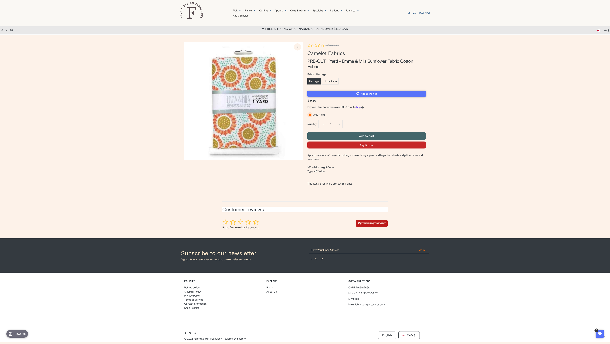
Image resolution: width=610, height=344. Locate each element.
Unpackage (330, 81)
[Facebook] (2, 30)
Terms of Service (193, 299)
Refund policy (192, 287)
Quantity (312, 124)
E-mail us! (353, 298)
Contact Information (195, 303)
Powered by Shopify (234, 338)
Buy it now (366, 145)
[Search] (409, 13)
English (387, 335)
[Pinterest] (6, 30)
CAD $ (605, 30)
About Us (271, 291)
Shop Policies (191, 307)
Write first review (373, 223)
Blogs (269, 287)
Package (314, 81)
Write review (332, 45)
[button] (366, 94)
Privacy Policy (192, 295)
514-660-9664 (361, 287)
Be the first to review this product (240, 227)
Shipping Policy (193, 291)
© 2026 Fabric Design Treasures (202, 338)
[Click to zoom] (297, 47)
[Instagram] (11, 30)
